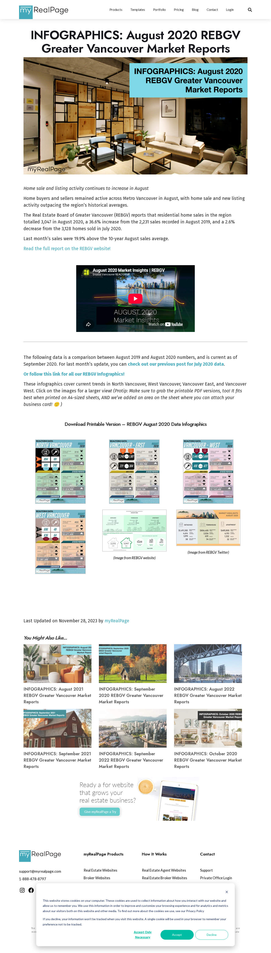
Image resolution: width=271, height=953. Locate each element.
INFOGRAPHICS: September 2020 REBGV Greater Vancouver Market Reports (131, 695)
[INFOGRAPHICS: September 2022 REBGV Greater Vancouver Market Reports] (133, 728)
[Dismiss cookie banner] (226, 892)
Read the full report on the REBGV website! (67, 248)
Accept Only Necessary (143, 934)
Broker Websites (97, 878)
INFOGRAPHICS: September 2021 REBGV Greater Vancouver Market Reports (57, 760)
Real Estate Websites (100, 870)
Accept (177, 934)
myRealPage (117, 621)
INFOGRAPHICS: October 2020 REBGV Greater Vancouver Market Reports (208, 760)
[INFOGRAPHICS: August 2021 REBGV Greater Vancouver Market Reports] (57, 663)
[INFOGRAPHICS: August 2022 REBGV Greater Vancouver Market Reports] (208, 663)
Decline (212, 934)
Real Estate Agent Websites (164, 870)
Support (206, 870)
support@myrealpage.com (40, 871)
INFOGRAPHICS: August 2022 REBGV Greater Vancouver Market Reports (208, 695)
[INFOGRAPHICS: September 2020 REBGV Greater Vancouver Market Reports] (133, 663)
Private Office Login (216, 878)
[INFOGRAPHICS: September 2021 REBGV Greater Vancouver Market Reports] (57, 728)
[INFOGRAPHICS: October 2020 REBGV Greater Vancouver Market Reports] (208, 728)
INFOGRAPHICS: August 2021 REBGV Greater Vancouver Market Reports (57, 695)
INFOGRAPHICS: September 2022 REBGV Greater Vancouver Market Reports (131, 760)
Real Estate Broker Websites (164, 878)
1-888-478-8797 (32, 879)
